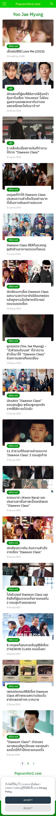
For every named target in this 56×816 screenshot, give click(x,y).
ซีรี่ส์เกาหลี (13, 46)
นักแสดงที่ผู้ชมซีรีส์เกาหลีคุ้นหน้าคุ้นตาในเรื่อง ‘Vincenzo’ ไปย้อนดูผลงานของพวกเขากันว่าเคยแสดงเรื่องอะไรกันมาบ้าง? (28, 100)
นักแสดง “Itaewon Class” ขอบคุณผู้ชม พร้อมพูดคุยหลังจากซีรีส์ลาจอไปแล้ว (26, 405)
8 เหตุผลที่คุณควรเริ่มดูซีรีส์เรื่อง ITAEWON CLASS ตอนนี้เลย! (27, 647)
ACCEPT (28, 800)
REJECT (28, 808)
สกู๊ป (10, 88)
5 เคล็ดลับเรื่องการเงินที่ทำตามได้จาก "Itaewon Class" (27, 150)
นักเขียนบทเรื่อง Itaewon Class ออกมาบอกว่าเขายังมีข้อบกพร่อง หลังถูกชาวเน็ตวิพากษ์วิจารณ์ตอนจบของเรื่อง (28, 298)
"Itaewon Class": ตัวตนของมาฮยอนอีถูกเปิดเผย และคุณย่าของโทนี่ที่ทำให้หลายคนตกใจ (28, 746)
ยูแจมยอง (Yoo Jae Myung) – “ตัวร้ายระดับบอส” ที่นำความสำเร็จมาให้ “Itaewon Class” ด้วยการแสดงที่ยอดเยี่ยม (27, 352)
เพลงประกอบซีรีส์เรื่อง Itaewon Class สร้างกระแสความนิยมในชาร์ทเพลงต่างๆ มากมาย (27, 695)
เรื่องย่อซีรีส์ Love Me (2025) (26, 51)
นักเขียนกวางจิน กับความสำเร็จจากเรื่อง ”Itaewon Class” (27, 550)
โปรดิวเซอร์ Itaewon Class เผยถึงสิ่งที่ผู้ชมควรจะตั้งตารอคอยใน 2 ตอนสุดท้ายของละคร (28, 598)
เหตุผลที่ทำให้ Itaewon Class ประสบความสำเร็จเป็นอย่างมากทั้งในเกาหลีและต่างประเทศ (27, 199)
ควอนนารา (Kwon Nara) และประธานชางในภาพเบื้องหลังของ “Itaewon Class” (27, 501)
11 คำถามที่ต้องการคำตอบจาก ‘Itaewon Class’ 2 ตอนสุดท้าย (27, 453)
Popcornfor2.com (28, 4)
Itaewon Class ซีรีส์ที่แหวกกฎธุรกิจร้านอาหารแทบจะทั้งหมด (26, 247)
